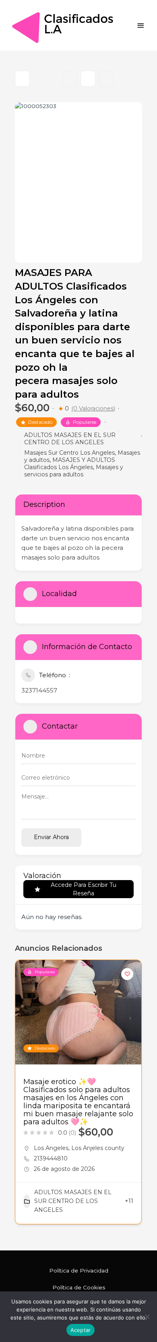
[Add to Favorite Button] (127, 974)
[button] (21, 1095)
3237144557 (39, 690)
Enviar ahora (51, 837)
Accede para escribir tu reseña (83, 889)
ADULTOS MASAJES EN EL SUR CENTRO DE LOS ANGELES (70, 438)
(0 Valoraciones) (93, 408)
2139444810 (51, 1158)
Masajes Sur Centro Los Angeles (69, 452)
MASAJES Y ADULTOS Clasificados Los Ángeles (69, 463)
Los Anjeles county (97, 1148)
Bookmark (69, 79)
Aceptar (80, 1330)
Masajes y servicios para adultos (73, 471)
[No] (147, 1317)
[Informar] (106, 79)
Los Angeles (51, 1148)
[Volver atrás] (22, 79)
